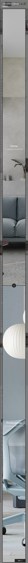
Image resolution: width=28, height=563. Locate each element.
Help (19, 560)
